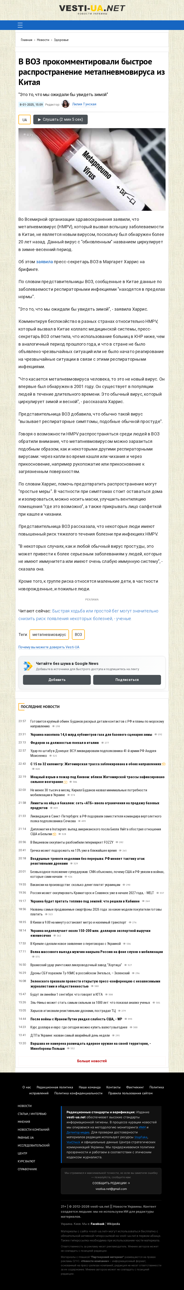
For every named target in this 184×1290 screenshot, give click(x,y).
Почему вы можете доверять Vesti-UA (48, 647)
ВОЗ (78, 634)
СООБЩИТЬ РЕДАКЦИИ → (111, 1183)
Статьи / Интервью (32, 1114)
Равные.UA (26, 1138)
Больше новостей (92, 1061)
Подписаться (127, 680)
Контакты (113, 1087)
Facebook (97, 1224)
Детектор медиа (78, 1132)
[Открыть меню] (20, 25)
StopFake (140, 1137)
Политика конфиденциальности (78, 1093)
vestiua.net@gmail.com (111, 1189)
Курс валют (26, 1162)
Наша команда (90, 1087)
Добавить (56, 680)
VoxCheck (73, 1142)
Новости (25, 1106)
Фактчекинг (135, 1087)
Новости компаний (33, 1130)
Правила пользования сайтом (130, 1093)
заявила (44, 261)
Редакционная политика (55, 1087)
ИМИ (142, 1127)
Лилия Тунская (84, 104)
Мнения (24, 1122)
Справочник (27, 1169)
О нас (27, 1087)
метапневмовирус (49, 634)
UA (25, 119)
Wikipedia (113, 1224)
